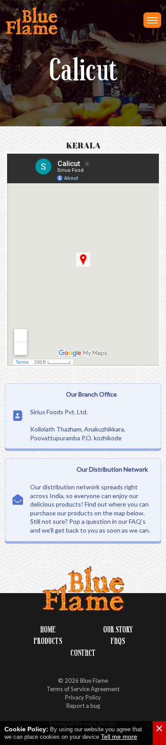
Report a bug (83, 705)
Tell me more (119, 736)
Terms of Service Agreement (83, 688)
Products (48, 641)
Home (48, 629)
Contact (83, 653)
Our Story (118, 629)
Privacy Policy (83, 697)
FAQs (118, 641)
